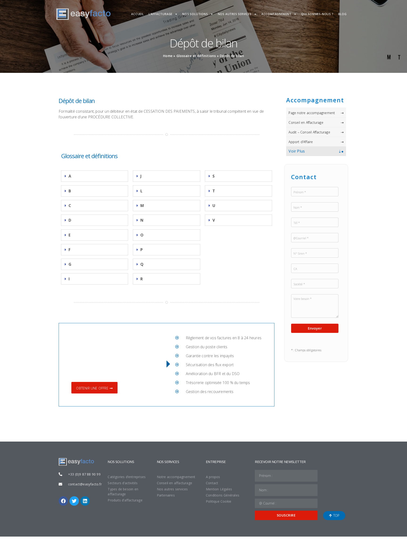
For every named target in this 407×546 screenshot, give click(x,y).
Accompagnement (276, 14)
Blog (342, 14)
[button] (94, 176)
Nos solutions (195, 14)
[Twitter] (74, 501)
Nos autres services (235, 14)
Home (167, 56)
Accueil (137, 14)
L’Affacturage (160, 14)
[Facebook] (63, 501)
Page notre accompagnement (312, 113)
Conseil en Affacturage (306, 122)
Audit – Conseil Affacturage (309, 132)
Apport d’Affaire (301, 142)
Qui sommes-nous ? (317, 14)
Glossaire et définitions (196, 56)
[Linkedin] (85, 501)
